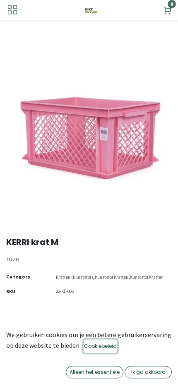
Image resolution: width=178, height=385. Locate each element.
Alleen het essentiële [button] (95, 371)
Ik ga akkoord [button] (148, 371)
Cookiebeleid (100, 345)
